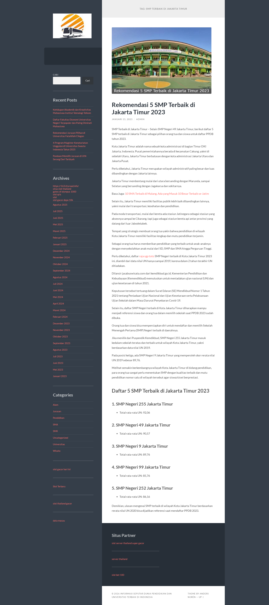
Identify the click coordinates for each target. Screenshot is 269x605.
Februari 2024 (60, 316)
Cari (55, 75)
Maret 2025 (59, 231)
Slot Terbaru (59, 486)
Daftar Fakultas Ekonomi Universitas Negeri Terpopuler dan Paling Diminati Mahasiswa (72, 123)
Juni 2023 (58, 363)
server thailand (119, 559)
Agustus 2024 (60, 277)
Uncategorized (60, 437)
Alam (55, 404)
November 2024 (61, 257)
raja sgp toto (146, 256)
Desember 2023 (61, 323)
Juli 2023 (58, 356)
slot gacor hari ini (62, 469)
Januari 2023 (60, 376)
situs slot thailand (62, 188)
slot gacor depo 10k (63, 200)
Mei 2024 (58, 297)
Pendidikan (58, 417)
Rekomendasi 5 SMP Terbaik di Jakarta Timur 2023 (153, 108)
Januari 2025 (60, 244)
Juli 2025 (58, 211)
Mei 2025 (58, 224)
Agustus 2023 (60, 349)
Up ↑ (201, 597)
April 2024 (58, 303)
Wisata (56, 450)
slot (55, 197)
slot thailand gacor (62, 503)
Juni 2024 (58, 290)
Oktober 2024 (60, 264)
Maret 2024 (59, 310)
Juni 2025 (58, 217)
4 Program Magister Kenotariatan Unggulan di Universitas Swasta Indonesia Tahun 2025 (70, 146)
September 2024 (61, 270)
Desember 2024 (61, 250)
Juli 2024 (58, 283)
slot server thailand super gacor (128, 543)
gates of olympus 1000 (64, 191)
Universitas (59, 444)
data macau (59, 520)
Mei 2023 (58, 369)
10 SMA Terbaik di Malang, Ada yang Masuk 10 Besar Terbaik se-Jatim (167, 193)
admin (140, 119)
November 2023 (61, 330)
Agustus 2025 (60, 204)
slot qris (57, 194)
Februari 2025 (60, 237)
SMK (55, 431)
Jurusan (57, 411)
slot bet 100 (118, 574)
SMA (55, 424)
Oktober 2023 (60, 336)
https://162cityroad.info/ (66, 186)
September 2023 (61, 343)
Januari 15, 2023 (122, 119)
